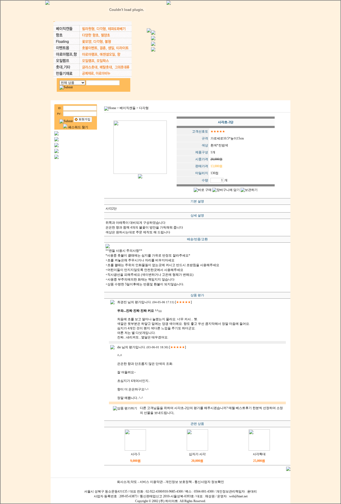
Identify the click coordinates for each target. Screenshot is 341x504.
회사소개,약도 (127, 482)
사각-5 (135, 454)
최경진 (122, 302)
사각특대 (259, 454)
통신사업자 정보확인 (209, 482)
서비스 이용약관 (151, 482)
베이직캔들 (128, 108)
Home (112, 108)
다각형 (144, 108)
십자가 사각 (197, 454)
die (119, 347)
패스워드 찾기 (78, 127)
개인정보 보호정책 (178, 482)
